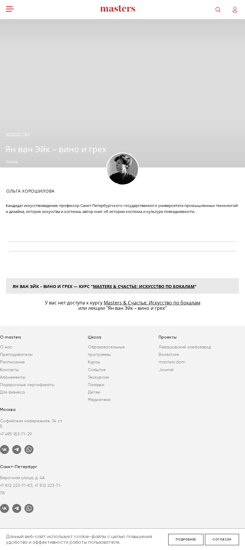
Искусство (18, 134)
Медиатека (99, 399)
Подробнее (186, 539)
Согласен (222, 539)
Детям (94, 392)
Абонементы (12, 377)
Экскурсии (98, 377)
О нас (6, 347)
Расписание (12, 361)
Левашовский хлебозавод (185, 347)
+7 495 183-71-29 (16, 434)
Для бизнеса (12, 392)
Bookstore (169, 354)
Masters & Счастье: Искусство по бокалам (144, 286)
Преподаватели (16, 354)
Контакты (9, 369)
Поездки (96, 384)
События (96, 369)
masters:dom (172, 361)
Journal (166, 369)
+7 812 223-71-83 (16, 485)
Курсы (94, 361)
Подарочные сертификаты (27, 384)
